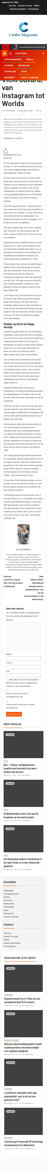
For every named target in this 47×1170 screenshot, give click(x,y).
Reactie (10, 620)
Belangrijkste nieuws (11, 1040)
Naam (9, 654)
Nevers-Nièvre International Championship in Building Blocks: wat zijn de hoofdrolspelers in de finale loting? (33, 588)
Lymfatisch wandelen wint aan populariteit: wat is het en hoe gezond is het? (20, 1096)
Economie (8, 65)
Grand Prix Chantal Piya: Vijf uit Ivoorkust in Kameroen (13, 581)
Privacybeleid (32, 9)
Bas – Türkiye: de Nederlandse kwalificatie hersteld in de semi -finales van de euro (21, 768)
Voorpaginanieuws (12, 59)
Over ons (12, 6)
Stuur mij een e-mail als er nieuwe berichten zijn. (20, 706)
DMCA (36, 6)
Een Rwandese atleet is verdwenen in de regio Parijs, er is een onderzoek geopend (23, 862)
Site (8, 671)
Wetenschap (24, 65)
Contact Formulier (25, 6)
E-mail (9, 663)
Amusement (9, 78)
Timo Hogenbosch (27, 1005)
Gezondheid (8, 1089)
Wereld (30, 59)
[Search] (43, 53)
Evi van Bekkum (9, 111)
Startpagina (21, 53)
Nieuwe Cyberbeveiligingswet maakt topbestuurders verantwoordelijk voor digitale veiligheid (23, 1047)
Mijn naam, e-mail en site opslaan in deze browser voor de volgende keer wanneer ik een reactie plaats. (22, 683)
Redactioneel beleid (18, 9)
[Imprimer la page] (6, 150)
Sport (24, 72)
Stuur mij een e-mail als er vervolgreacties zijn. (17, 695)
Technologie (10, 72)
